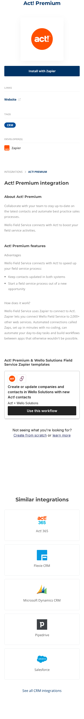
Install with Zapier (42, 71)
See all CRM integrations (42, 690)
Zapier (16, 148)
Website (10, 99)
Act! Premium (37, 172)
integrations (13, 172)
